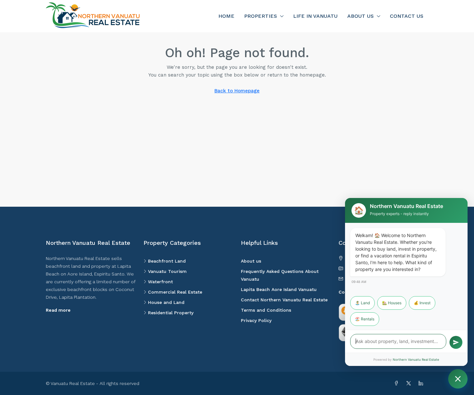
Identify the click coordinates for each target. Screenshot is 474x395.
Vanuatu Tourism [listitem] (167, 271)
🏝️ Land (362, 302)
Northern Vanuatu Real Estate (416, 359)
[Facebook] (397, 383)
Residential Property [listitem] (170, 312)
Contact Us (406, 16)
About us (360, 16)
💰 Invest (422, 302)
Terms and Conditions (266, 310)
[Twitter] (409, 383)
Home (226, 16)
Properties (260, 16)
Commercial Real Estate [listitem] (175, 292)
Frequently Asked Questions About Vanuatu (280, 275)
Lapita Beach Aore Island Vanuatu (279, 289)
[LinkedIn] (422, 383)
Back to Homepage (237, 91)
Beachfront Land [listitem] (167, 261)
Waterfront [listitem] (160, 281)
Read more (58, 310)
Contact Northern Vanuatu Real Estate (284, 299)
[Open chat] (458, 379)
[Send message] (455, 342)
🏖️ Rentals (364, 319)
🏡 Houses (391, 302)
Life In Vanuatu (315, 16)
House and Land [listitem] (166, 302)
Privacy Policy (256, 320)
